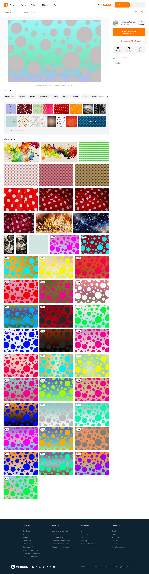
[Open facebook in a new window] (33, 567)
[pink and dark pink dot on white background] (21, 175)
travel (64, 96)
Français (115, 544)
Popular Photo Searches (61, 544)
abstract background (100, 96)
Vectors (12, 5)
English (115, 531)
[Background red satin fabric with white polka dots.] (21, 199)
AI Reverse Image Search (32, 550)
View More (92, 121)
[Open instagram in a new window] (36, 567)
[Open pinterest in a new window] (43, 567)
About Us (84, 537)
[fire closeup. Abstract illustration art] (54, 223)
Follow (141, 24)
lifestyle (75, 96)
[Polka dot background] (38, 244)
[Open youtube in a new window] (54, 567)
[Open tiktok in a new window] (47, 567)
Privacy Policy (120, 567)
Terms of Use (110, 567)
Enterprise (27, 541)
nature (22, 96)
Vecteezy (26, 534)
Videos (34, 5)
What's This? (128, 58)
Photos (23, 5)
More (55, 5)
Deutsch (115, 541)
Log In (138, 5)
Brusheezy (27, 531)
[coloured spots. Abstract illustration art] (21, 152)
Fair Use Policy (132, 567)
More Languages (118, 547)
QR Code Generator (30, 557)
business (43, 96)
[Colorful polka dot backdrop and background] (64, 244)
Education (26, 544)
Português (116, 537)
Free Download (129, 32)
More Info (118, 63)
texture (32, 96)
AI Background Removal (32, 553)
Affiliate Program (58, 537)
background (10, 96)
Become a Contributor (89, 544)
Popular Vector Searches (61, 541)
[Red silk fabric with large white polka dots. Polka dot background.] (56, 199)
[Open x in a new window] (51, 567)
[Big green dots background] (94, 152)
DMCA (54, 534)
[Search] (136, 12)
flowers (55, 96)
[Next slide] (105, 96)
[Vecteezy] (6, 5)
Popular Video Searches (60, 547)
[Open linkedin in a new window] (40, 567)
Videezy (26, 537)
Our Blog (84, 541)
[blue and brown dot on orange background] (92, 175)
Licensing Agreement (60, 531)
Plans (100, 5)
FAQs (82, 531)
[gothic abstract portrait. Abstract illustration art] (9, 244)
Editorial (45, 5)
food (85, 96)
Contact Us (85, 534)
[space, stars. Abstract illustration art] (91, 223)
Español (115, 534)
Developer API (28, 547)
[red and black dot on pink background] (56, 175)
